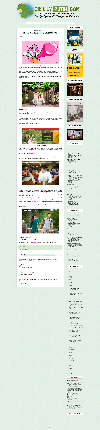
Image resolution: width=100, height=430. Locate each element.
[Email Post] (30, 249)
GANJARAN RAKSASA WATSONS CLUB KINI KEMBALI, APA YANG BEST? (74, 224)
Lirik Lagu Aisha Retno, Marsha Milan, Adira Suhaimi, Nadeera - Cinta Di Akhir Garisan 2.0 (74, 149)
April (70, 357)
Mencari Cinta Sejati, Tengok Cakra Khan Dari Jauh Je (75, 294)
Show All (82, 206)
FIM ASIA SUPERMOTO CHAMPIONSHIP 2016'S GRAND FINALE (75, 304)
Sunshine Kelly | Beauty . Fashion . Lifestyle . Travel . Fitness (74, 229)
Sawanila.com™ (71, 259)
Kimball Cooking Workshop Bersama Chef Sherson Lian (75, 336)
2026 (69, 269)
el (21, 264)
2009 (69, 373)
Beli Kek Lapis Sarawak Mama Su (73, 234)
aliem (22, 271)
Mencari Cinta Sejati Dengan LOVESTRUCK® (74, 344)
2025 (69, 271)
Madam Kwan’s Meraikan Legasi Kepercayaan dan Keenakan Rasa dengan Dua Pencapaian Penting (73, 239)
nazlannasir (70, 189)
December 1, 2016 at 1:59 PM (26, 267)
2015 (69, 363)
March (70, 358)
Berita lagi (68, 409)
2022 (69, 276)
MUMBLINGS (69, 23)
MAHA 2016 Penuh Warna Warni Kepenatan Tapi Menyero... (75, 318)
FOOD (42, 23)
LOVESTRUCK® (39, 145)
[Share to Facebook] (23, 246)
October (70, 347)
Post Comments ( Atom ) (25, 290)
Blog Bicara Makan (71, 201)
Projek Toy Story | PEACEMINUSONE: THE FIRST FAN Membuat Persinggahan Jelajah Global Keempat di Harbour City (74, 406)
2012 (69, 368)
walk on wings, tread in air (73, 254)
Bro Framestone (71, 164)
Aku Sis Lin (70, 213)
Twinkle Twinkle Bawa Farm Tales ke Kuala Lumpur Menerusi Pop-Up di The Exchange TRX (74, 251)
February (71, 360)
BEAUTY (48, 23)
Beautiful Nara (71, 194)
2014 (69, 365)
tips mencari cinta (56, 248)
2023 (69, 274)
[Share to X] (22, 246)
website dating (21, 249)
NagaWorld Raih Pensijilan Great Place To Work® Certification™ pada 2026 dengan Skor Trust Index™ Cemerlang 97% (74, 402)
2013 (69, 367)
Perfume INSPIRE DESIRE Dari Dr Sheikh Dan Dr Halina (75, 331)
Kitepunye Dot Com (72, 222)
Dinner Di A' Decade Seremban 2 (73, 219)
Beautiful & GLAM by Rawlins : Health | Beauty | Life (74, 160)
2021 (69, 277)
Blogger (60, 427)
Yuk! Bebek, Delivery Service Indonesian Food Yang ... (74, 289)
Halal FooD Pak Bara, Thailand (73, 260)
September (71, 349)
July (70, 352)
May (70, 355)
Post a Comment (23, 283)
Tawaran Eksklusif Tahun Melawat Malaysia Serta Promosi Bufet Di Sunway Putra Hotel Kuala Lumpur (74, 203)
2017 (69, 284)
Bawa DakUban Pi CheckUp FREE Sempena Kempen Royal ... (75, 333)
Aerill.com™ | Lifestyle (72, 170)
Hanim (22, 257)
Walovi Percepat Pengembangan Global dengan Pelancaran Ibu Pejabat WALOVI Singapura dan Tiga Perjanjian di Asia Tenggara (74, 390)
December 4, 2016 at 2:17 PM (26, 274)
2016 (69, 285)
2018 (69, 282)
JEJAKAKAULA (71, 184)
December (71, 287)
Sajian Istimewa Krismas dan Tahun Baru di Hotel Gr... (75, 302)
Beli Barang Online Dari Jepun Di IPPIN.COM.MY (75, 315)
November (71, 346)
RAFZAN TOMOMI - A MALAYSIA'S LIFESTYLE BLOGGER (74, 147)
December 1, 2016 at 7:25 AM (26, 260)
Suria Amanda (24, 277)
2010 (69, 371)
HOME (29, 23)
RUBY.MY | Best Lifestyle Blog (74, 243)
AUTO (62, 23)
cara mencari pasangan (35, 248)
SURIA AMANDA (71, 218)
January (70, 361)
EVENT (35, 23)
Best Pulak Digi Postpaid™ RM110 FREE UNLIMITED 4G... (75, 313)
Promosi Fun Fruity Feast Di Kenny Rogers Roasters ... (75, 341)
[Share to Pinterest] (24, 246)
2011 (69, 370)
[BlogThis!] (20, 246)
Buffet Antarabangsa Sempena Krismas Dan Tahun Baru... (74, 323)
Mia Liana (70, 233)
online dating (50, 248)
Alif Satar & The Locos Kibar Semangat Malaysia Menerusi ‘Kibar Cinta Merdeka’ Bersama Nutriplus (75, 245)
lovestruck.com (45, 248)
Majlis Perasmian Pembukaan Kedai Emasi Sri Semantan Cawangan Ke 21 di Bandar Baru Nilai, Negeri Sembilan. (75, 186)
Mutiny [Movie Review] (72, 161)
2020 (69, 279)
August (70, 350)
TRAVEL (55, 23)
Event (41, 248)
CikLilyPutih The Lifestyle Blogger (75, 237)
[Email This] (19, 246)
